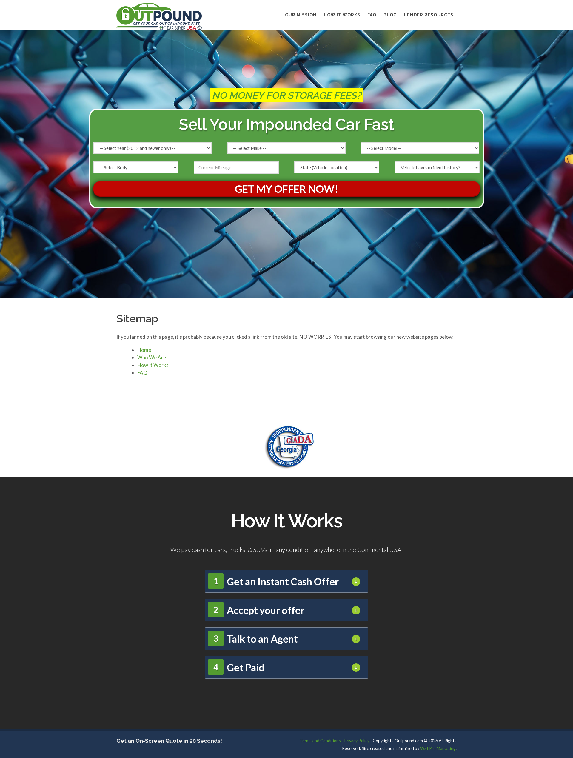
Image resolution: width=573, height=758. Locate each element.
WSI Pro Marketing (438, 748)
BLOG (390, 15)
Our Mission (301, 15)
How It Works (342, 15)
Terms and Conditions (320, 740)
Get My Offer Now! (286, 189)
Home (144, 350)
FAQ (371, 15)
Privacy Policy (356, 740)
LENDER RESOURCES (428, 15)
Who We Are (151, 357)
